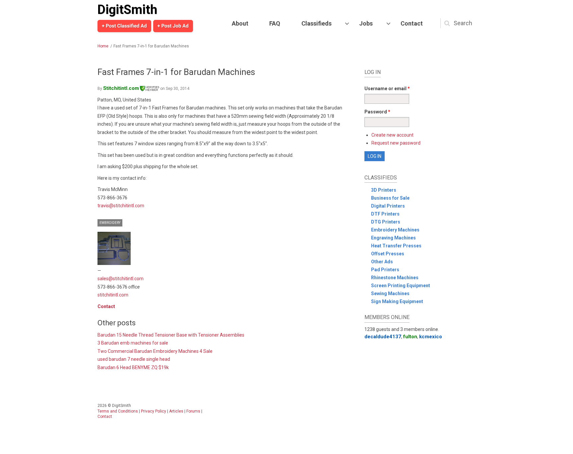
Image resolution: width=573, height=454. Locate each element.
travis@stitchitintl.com (120, 205)
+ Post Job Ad (173, 26)
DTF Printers (385, 214)
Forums (193, 411)
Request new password (395, 143)
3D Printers (383, 190)
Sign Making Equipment (397, 301)
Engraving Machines (393, 237)
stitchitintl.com (112, 294)
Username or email (387, 88)
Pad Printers (385, 269)
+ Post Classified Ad (124, 26)
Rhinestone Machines (394, 277)
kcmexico (430, 337)
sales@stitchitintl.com (120, 278)
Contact (412, 23)
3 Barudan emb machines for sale (132, 343)
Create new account (392, 135)
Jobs (366, 23)
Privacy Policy (153, 411)
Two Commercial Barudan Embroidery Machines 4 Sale (155, 351)
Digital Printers (388, 206)
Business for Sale (390, 198)
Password (377, 111)
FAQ (274, 23)
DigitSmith (127, 9)
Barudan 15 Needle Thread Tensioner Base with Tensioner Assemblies (170, 335)
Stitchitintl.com (121, 88)
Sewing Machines (390, 293)
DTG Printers (385, 222)
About (240, 23)
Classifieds (316, 23)
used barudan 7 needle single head (133, 359)
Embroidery (109, 223)
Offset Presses (387, 253)
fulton (410, 337)
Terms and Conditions (117, 411)
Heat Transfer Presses (396, 245)
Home (102, 46)
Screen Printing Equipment (400, 285)
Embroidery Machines (395, 229)
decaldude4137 (382, 337)
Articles (176, 411)
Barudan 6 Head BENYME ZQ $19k (133, 367)
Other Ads (382, 261)
